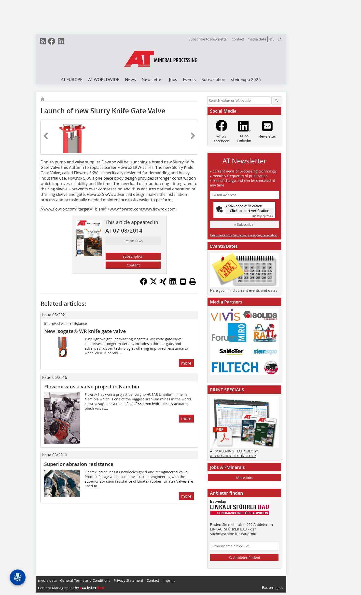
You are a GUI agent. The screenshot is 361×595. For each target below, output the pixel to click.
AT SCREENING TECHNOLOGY (234, 451)
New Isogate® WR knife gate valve (85, 331)
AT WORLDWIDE (103, 79)
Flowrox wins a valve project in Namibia (91, 386)
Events (189, 79)
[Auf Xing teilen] (163, 284)
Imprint (169, 580)
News (130, 79)
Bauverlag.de (273, 587)
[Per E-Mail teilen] (183, 281)
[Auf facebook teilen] (144, 284)
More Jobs (244, 477)
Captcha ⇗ (263, 216)
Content (133, 265)
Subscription (213, 79)
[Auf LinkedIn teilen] (173, 284)
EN (280, 39)
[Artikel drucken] (193, 281)
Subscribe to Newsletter (208, 39)
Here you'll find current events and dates (243, 290)
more (186, 363)
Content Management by (59, 587)
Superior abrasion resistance (78, 464)
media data (257, 39)
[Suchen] (276, 100)
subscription (133, 256)
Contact (238, 39)
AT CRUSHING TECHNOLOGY (233, 455)
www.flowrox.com (159, 209)
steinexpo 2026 (246, 79)
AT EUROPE (71, 79)
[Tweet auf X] (153, 284)
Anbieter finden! (246, 557)
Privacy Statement (128, 580)
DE (272, 39)
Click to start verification (249, 210)
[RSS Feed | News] (43, 41)
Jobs (173, 79)
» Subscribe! (244, 224)
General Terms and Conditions (85, 580)
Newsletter (152, 79)
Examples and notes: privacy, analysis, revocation (243, 235)
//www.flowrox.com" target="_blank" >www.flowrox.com (91, 209)
